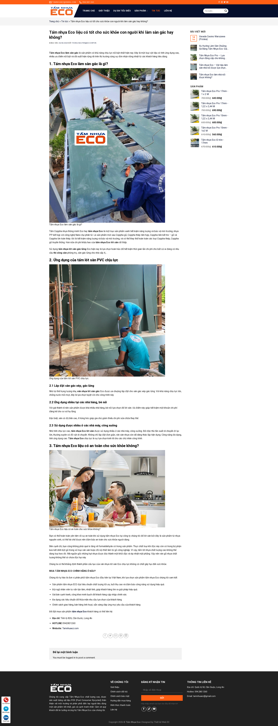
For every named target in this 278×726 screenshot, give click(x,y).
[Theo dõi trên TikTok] (149, 709)
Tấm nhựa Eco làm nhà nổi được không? (212, 76)
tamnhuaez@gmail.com (204, 696)
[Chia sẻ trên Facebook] (105, 635)
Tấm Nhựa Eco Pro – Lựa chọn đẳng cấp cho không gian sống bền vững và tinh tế (213, 57)
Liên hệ (168, 11)
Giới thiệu (104, 11)
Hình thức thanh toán (120, 705)
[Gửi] (225, 11)
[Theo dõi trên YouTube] (154, 709)
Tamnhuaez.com (70, 628)
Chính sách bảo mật (119, 696)
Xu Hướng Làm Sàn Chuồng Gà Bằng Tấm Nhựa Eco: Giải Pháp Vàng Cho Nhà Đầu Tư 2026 (213, 47)
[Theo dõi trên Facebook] (219, 2)
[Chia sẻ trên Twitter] (110, 635)
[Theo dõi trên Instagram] (222, 2)
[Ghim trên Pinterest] (120, 635)
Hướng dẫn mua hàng (120, 700)
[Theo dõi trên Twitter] (224, 2)
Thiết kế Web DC (161, 722)
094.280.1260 (201, 691)
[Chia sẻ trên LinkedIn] (126, 635)
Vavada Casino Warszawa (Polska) (212, 38)
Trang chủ (89, 11)
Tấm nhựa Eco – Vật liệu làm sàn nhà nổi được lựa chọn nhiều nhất (213, 66)
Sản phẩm (140, 11)
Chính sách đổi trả (118, 691)
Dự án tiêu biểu (122, 11)
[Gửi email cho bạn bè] (115, 635)
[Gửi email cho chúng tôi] (227, 2)
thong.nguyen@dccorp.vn (84, 43)
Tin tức (156, 11)
